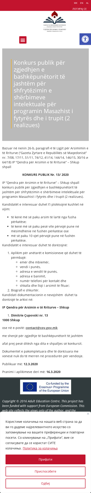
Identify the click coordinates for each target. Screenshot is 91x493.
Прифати (45, 459)
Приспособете (45, 471)
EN (81, 2)
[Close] (88, 414)
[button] (85, 39)
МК (75, 2)
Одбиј (45, 483)
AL (87, 2)
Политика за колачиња (40, 448)
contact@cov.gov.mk (42, 328)
